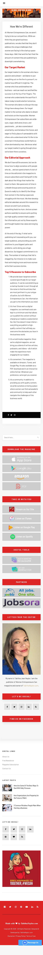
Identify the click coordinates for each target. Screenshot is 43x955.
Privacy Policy (21, 936)
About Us (5, 757)
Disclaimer (11, 936)
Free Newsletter (8, 760)
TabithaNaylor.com (30, 685)
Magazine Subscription (10, 764)
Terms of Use (30, 936)
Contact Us (6, 768)
